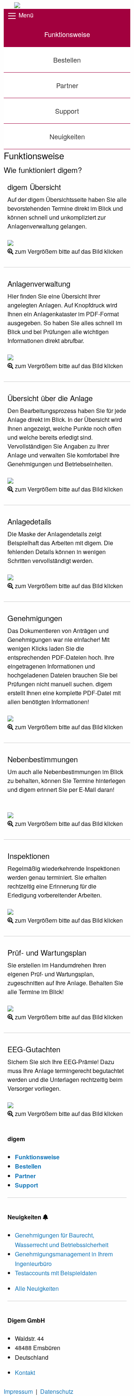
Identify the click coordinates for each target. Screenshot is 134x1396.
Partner (67, 85)
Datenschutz (56, 1391)
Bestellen (67, 59)
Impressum (18, 1391)
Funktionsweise (67, 34)
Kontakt (25, 1372)
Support (67, 111)
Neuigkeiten (67, 136)
